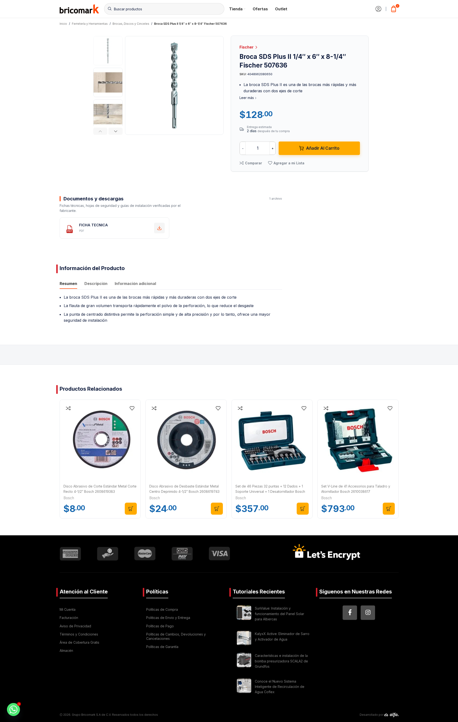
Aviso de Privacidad (75, 626)
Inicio (63, 23)
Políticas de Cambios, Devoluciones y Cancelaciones (176, 636)
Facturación (69, 618)
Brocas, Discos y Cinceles (131, 23)
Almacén (66, 650)
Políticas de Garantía (162, 647)
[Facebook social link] (350, 612)
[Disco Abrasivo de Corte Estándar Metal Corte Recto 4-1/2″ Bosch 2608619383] (100, 440)
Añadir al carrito (322, 148)
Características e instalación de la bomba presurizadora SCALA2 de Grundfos (281, 661)
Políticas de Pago (160, 626)
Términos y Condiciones (79, 634)
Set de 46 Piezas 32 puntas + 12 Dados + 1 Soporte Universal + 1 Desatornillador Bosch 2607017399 (270, 491)
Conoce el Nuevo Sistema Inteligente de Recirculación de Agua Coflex (279, 686)
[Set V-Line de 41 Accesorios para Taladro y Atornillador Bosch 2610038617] (358, 440)
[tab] (68, 284)
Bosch (68, 498)
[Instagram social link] (368, 612)
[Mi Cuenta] (378, 9)
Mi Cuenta (67, 609)
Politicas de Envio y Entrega (168, 618)
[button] (100, 131)
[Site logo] (79, 8)
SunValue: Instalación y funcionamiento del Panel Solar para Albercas (279, 613)
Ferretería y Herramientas (90, 23)
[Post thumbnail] (244, 614)
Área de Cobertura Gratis (79, 642)
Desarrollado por (372, 714)
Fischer (247, 47)
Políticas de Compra (162, 609)
